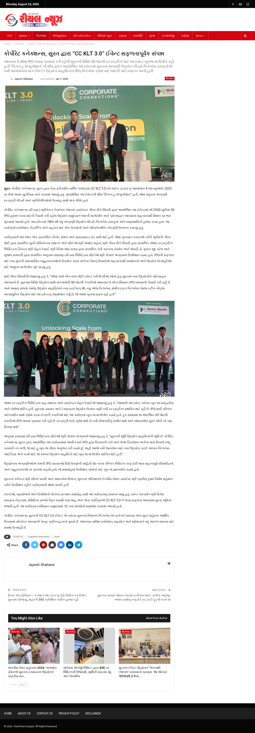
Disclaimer (93, 713)
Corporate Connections (39, 537)
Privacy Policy (69, 713)
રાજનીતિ (138, 35)
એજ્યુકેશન (60, 35)
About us (24, 713)
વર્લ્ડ (9, 35)
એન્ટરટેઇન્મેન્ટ (82, 35)
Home (8, 713)
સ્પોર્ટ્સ (185, 35)
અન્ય (199, 35)
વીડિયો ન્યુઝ (104, 35)
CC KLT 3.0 (18, 537)
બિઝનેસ (41, 35)
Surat (56, 537)
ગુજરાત (23, 35)
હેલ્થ (152, 35)
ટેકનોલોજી (168, 35)
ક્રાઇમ (123, 35)
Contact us (45, 713)
